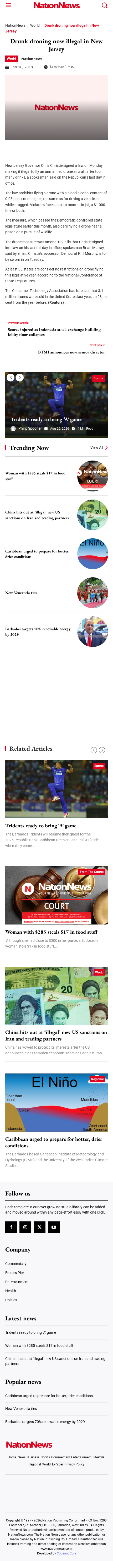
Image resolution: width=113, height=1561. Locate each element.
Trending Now (29, 448)
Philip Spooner (30, 428)
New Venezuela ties (21, 592)
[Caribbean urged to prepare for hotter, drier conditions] (92, 553)
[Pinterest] (37, 148)
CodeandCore (66, 1553)
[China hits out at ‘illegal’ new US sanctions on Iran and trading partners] (92, 515)
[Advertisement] (56, 689)
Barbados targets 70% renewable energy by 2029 (45, 1422)
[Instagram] (25, 1227)
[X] (24, 148)
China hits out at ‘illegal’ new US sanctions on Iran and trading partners (56, 1035)
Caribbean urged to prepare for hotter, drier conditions (53, 1142)
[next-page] (20, 377)
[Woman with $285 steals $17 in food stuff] (92, 476)
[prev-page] (10, 377)
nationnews (31, 58)
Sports (99, 378)
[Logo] (57, 5)
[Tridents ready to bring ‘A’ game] (56, 405)
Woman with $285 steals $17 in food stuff (51, 932)
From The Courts (92, 872)
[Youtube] (54, 1227)
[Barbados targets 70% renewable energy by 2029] (92, 631)
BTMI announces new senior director (71, 352)
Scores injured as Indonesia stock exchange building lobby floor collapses (54, 332)
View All (96, 447)
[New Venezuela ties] (92, 592)
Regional (97, 1079)
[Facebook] (11, 148)
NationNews (15, 25)
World (35, 25)
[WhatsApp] (50, 148)
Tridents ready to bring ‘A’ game (46, 419)
